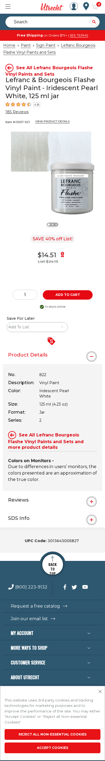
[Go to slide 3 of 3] (56, 224)
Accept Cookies (52, 748)
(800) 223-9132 (31, 587)
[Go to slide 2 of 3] (52, 224)
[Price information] (52, 341)
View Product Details (52, 121)
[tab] (52, 355)
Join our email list (29, 619)
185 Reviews (17, 111)
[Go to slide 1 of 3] (49, 224)
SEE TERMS (79, 35)
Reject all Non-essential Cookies (52, 734)
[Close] (100, 692)
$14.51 (47, 255)
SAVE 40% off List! (52, 238)
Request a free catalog (35, 606)
